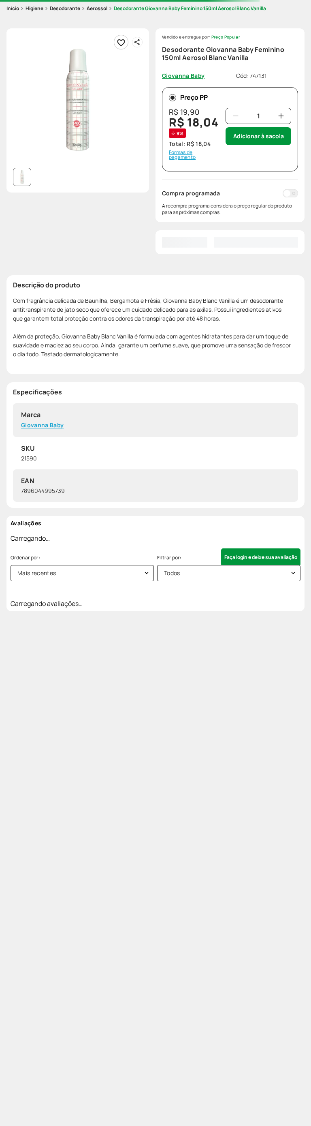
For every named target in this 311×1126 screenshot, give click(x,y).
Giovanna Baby (42, 425)
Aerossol (97, 8)
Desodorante (65, 8)
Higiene (34, 8)
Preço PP (194, 97)
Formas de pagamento (182, 155)
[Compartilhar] (137, 42)
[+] (281, 116)
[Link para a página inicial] (12, 8)
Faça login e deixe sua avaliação (260, 557)
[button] (78, 100)
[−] (235, 116)
